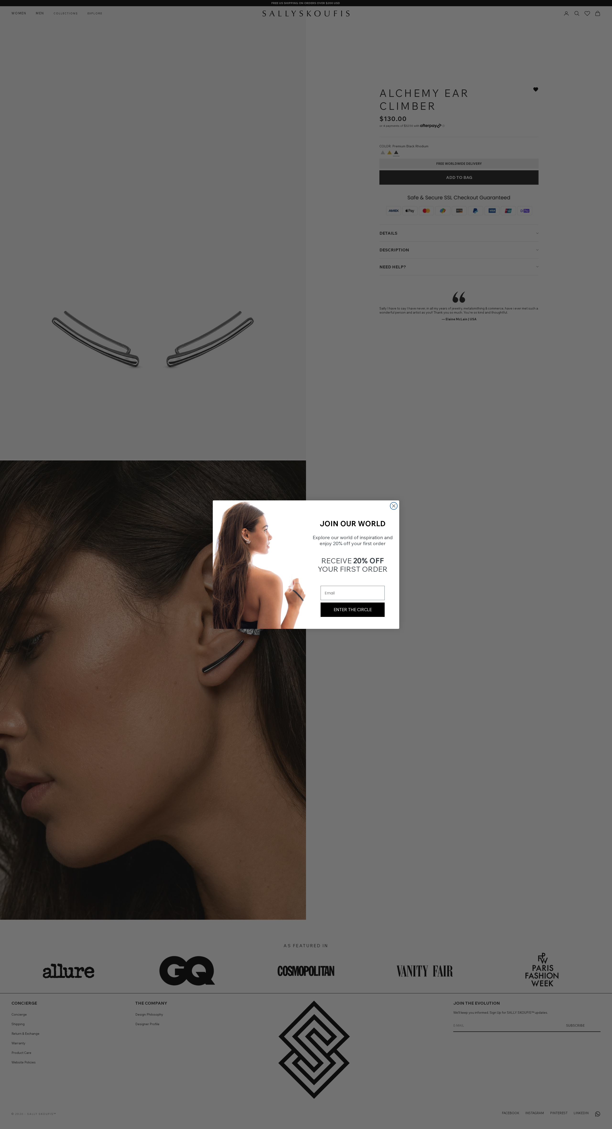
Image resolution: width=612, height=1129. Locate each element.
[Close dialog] (393, 505)
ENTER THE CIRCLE (353, 609)
